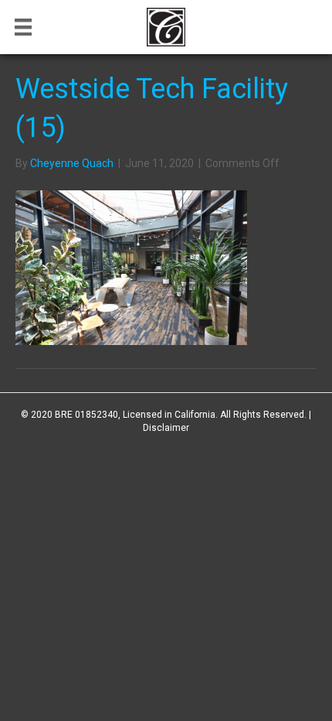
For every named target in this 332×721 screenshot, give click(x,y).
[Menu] (23, 27)
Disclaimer (166, 427)
